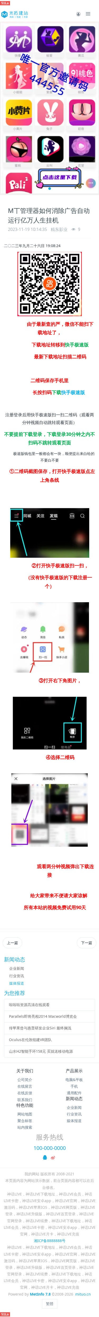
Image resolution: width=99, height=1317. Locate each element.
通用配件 (74, 1092)
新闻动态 (74, 1098)
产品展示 (74, 1071)
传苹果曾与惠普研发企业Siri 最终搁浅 (40, 1027)
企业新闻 (16, 968)
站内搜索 (24, 1127)
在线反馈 (24, 1092)
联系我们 (24, 1099)
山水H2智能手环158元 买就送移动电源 (41, 1051)
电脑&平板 (74, 1079)
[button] (6, 108)
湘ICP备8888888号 (49, 1240)
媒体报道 (16, 983)
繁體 (49, 1303)
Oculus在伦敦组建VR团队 (30, 1039)
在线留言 (24, 1086)
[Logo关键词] (14, 14)
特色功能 (24, 1105)
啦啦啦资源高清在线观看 (29, 1004)
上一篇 (12, 942)
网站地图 (24, 1114)
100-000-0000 (50, 1147)
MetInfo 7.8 (40, 1294)
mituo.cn (83, 1294)
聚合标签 (24, 1120)
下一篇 (86, 942)
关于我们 (24, 1071)
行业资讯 (16, 975)
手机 (74, 1086)
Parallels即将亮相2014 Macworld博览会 (43, 1016)
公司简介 (24, 1079)
